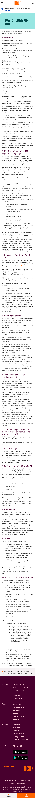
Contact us (16, 695)
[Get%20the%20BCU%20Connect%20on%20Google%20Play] (20, 758)
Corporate (16, 719)
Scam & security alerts (17, 784)
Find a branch (17, 698)
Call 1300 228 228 (19, 684)
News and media (18, 716)
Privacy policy (25, 780)
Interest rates (17, 728)
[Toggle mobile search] (33, 3)
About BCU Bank (18, 707)
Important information (12, 780)
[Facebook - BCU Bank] (14, 745)
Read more (7, 10)
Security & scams (18, 737)
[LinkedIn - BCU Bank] (21, 745)
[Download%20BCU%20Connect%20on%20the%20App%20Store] (20, 752)
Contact (9, 796)
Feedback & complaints (20, 740)
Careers (15, 713)
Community (16, 710)
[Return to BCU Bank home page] (17, 3)
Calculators (16, 731)
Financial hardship (18, 734)
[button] (33, 9)
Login (26, 796)
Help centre (16, 725)
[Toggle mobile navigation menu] (2, 3)
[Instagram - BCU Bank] (17, 745)
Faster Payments (22, 266)
